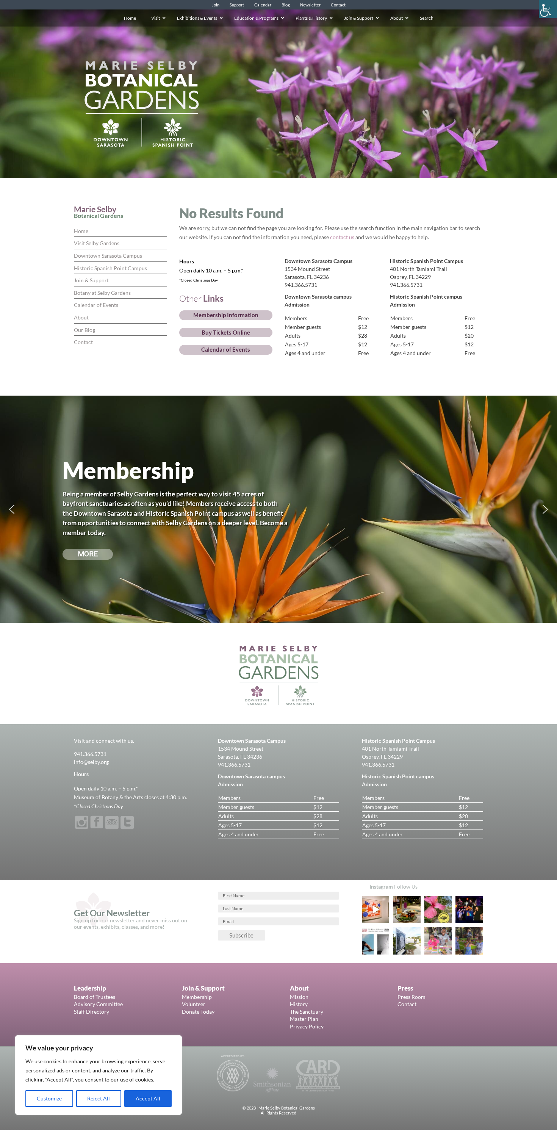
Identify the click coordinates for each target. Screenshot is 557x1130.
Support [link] (237, 4)
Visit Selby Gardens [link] (96, 243)
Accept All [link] (148, 1098)
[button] (12, 509)
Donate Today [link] (198, 1011)
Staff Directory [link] (91, 1011)
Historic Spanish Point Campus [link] (110, 268)
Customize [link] (49, 1098)
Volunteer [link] (193, 1004)
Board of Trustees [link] (94, 997)
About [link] (81, 317)
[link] (548, 9)
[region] (98, 1075)
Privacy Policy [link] (307, 1026)
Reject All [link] (98, 1098)
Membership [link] (197, 997)
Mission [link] (299, 997)
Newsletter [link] (310, 4)
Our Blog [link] (84, 330)
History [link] (299, 1004)
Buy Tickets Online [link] (226, 332)
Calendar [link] (262, 4)
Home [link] (81, 231)
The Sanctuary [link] (306, 1011)
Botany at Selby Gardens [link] (102, 293)
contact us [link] (342, 237)
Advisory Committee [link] (98, 1004)
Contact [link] (338, 4)
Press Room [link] (411, 997)
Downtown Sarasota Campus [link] (108, 255)
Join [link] (215, 4)
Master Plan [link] (304, 1019)
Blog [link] (286, 4)
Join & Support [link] (91, 280)
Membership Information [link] (225, 314)
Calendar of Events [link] (96, 305)
